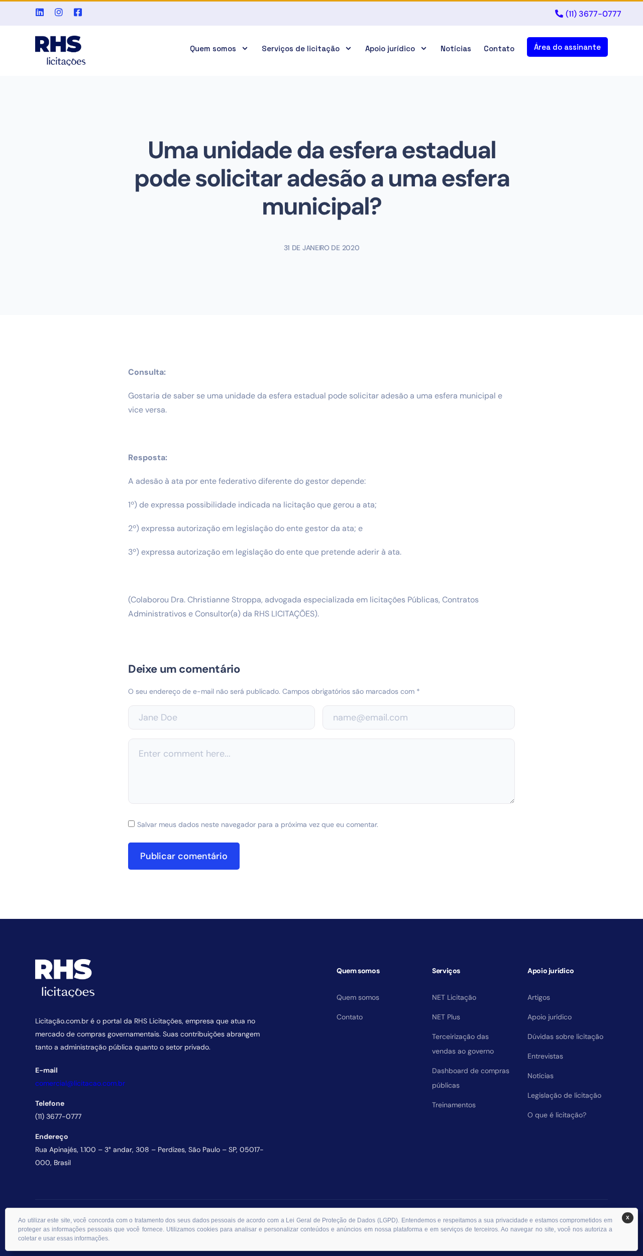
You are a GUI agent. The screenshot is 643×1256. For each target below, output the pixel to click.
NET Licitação (454, 997)
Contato (499, 48)
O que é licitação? (556, 1114)
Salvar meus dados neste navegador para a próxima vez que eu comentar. (257, 824)
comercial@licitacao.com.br (80, 1083)
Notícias (456, 48)
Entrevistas (545, 1056)
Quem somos (213, 48)
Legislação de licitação (564, 1095)
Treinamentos (454, 1104)
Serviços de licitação (301, 48)
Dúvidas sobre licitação (565, 1036)
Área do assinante (567, 47)
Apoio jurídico (390, 48)
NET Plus (446, 1016)
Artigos (538, 997)
